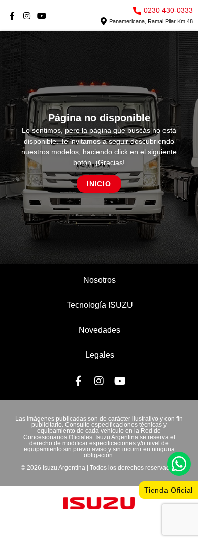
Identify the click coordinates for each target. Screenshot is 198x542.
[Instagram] (27, 16)
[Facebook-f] (12, 16)
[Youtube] (42, 16)
